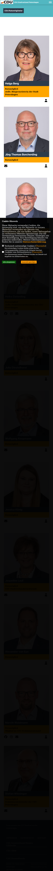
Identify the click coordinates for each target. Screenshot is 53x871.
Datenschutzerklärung (34, 241)
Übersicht (40, 246)
